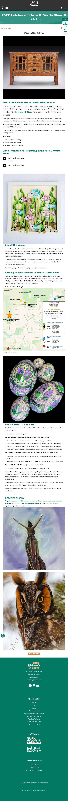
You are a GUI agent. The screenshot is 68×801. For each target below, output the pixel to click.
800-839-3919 (34, 677)
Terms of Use (34, 767)
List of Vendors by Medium (16, 158)
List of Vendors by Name (16, 165)
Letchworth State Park (26, 112)
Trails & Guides (34, 711)
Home (3, 28)
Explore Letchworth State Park (34, 714)
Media (34, 708)
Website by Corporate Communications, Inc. (34, 790)
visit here (24, 501)
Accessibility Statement (34, 770)
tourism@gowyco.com (34, 680)
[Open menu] (65, 8)
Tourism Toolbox (34, 725)
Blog (65, 31)
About (34, 703)
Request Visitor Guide (34, 716)
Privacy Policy (34, 765)
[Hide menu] (65, 19)
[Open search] (62, 8)
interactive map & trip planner (31, 503)
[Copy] (62, 28)
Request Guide (65, 25)
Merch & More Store (34, 722)
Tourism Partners (34, 719)
